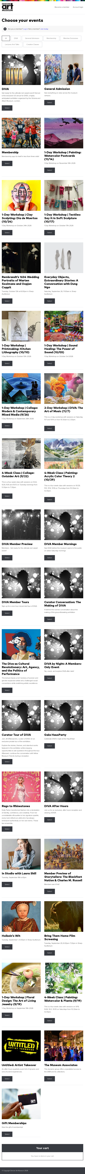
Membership (51, 38)
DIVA (16, 38)
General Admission (32, 38)
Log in (25, 29)
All (6, 38)
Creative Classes (32, 44)
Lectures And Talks (12, 44)
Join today (44, 29)
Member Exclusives (70, 38)
